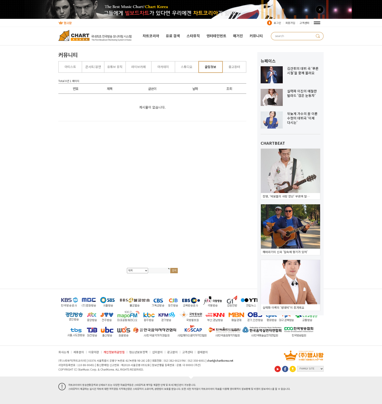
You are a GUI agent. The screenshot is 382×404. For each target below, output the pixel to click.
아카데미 (163, 66)
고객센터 (304, 23)
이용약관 (93, 352)
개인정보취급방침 (114, 352)
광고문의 (172, 352)
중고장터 (234, 66)
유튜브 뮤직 (114, 66)
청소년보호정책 (138, 352)
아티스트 (70, 66)
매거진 (238, 35)
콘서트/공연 (93, 66)
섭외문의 (157, 352)
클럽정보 (210, 66)
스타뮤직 (193, 35)
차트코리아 (151, 35)
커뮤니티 (256, 35)
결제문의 (202, 352)
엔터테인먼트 (216, 35)
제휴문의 (78, 352)
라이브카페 (138, 66)
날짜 (195, 88)
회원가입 (290, 23)
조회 (229, 88)
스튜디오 (186, 66)
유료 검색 (173, 35)
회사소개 (63, 352)
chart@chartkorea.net (220, 360)
